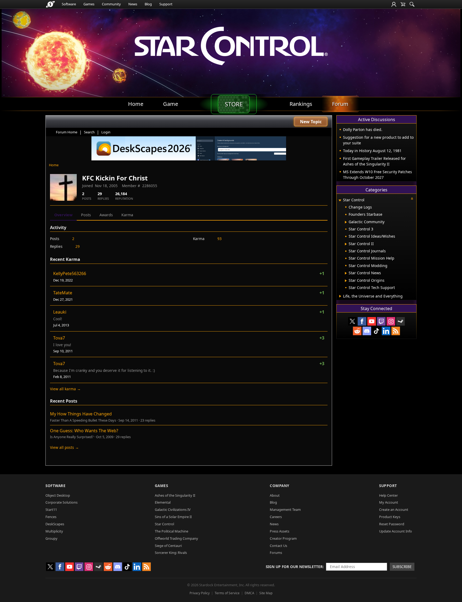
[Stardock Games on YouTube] (371, 321)
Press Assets (279, 531)
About (275, 495)
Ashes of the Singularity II (175, 495)
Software (69, 4)
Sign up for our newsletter (294, 566)
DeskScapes (54, 524)
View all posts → (64, 447)
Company (279, 485)
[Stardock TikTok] (376, 331)
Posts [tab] (86, 214)
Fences (50, 516)
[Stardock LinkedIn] (386, 331)
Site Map (265, 593)
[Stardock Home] (50, 4)
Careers (276, 516)
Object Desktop (57, 495)
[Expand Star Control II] (346, 244)
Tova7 (59, 338)
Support (165, 4)
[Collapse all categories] (412, 198)
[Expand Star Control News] (346, 273)
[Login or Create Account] (394, 4)
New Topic (311, 122)
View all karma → (65, 388)
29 (77, 246)
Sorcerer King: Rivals (171, 552)
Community (111, 4)
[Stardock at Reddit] (357, 331)
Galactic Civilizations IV (173, 509)
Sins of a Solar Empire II (173, 516)
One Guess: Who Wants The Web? (84, 431)
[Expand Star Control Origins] (346, 280)
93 (219, 238)
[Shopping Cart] (403, 4)
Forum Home (66, 132)
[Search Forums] (412, 4)
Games (88, 4)
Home (54, 165)
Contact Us (278, 545)
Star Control (164, 524)
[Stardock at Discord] (367, 331)
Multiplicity (54, 531)
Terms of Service (227, 593)
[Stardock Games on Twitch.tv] (381, 321)
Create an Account (393, 509)
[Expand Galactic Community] (346, 222)
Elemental (163, 502)
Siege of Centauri (168, 545)
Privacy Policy (200, 593)
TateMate (62, 293)
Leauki (59, 312)
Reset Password (391, 524)
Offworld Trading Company (176, 538)
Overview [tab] (63, 214)
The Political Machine (171, 531)
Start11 (51, 509)
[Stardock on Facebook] (362, 321)
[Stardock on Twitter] (352, 321)
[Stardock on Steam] (400, 321)
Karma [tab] (127, 214)
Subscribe (402, 566)
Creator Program (283, 538)
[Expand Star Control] (339, 200)
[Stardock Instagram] (391, 321)
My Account (388, 502)
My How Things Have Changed (81, 414)
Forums (276, 552)
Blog (148, 4)
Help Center (388, 495)
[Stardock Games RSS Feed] (396, 331)
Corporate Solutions (61, 502)
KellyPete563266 (69, 273)
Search (89, 132)
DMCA (249, 593)
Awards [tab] (106, 214)
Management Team (285, 509)
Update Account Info (395, 531)
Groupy (51, 538)
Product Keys (389, 516)
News (132, 4)
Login (105, 132)
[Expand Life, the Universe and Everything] (340, 296)
